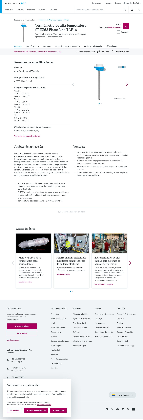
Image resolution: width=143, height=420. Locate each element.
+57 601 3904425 (18, 359)
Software (54, 354)
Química (76, 332)
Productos (18, 20)
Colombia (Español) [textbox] (132, 3)
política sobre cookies (44, 404)
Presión (54, 336)
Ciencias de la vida (80, 327)
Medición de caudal (58, 318)
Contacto (118, 3)
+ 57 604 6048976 (18, 368)
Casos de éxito (122, 336)
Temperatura (30, 20)
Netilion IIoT (55, 350)
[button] (22, 326)
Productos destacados (59, 359)
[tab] (19, 46)
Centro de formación (102, 327)
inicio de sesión (115, 27)
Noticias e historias (124, 327)
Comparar (125, 32)
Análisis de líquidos (58, 327)
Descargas (107, 3)
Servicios (54, 368)
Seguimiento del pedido (104, 332)
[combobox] (133, 3)
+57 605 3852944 (18, 377)
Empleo (120, 323)
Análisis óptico (56, 345)
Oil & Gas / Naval (79, 323)
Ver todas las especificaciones (27, 136)
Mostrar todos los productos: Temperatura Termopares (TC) (37, 52)
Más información (25, 282)
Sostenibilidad (122, 341)
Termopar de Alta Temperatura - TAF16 (54, 20)
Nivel (53, 323)
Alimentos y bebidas (80, 314)
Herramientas (96, 3)
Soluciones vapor (79, 345)
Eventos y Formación (125, 332)
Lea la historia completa (104, 284)
